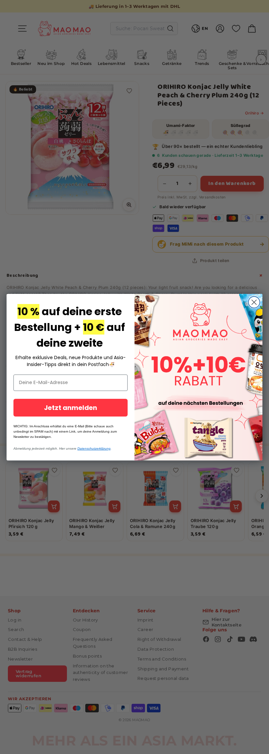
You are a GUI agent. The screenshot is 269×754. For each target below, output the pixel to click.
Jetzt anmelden (70, 407)
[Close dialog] (254, 302)
